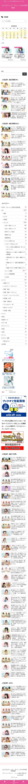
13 (13, 34)
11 (6, 34)
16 (24, 34)
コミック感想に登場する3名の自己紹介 (20, 774)
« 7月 (2, 42)
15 (21, 34)
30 (24, 37)
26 (10, 37)
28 (17, 37)
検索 (2, 71)
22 (21, 35)
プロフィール (14, 777)
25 (6, 37)
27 (13, 37)
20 (13, 35)
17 (3, 35)
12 (10, 34)
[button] (25, 21)
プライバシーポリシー (7, 773)
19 (10, 35)
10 (3, 34)
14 (17, 34)
